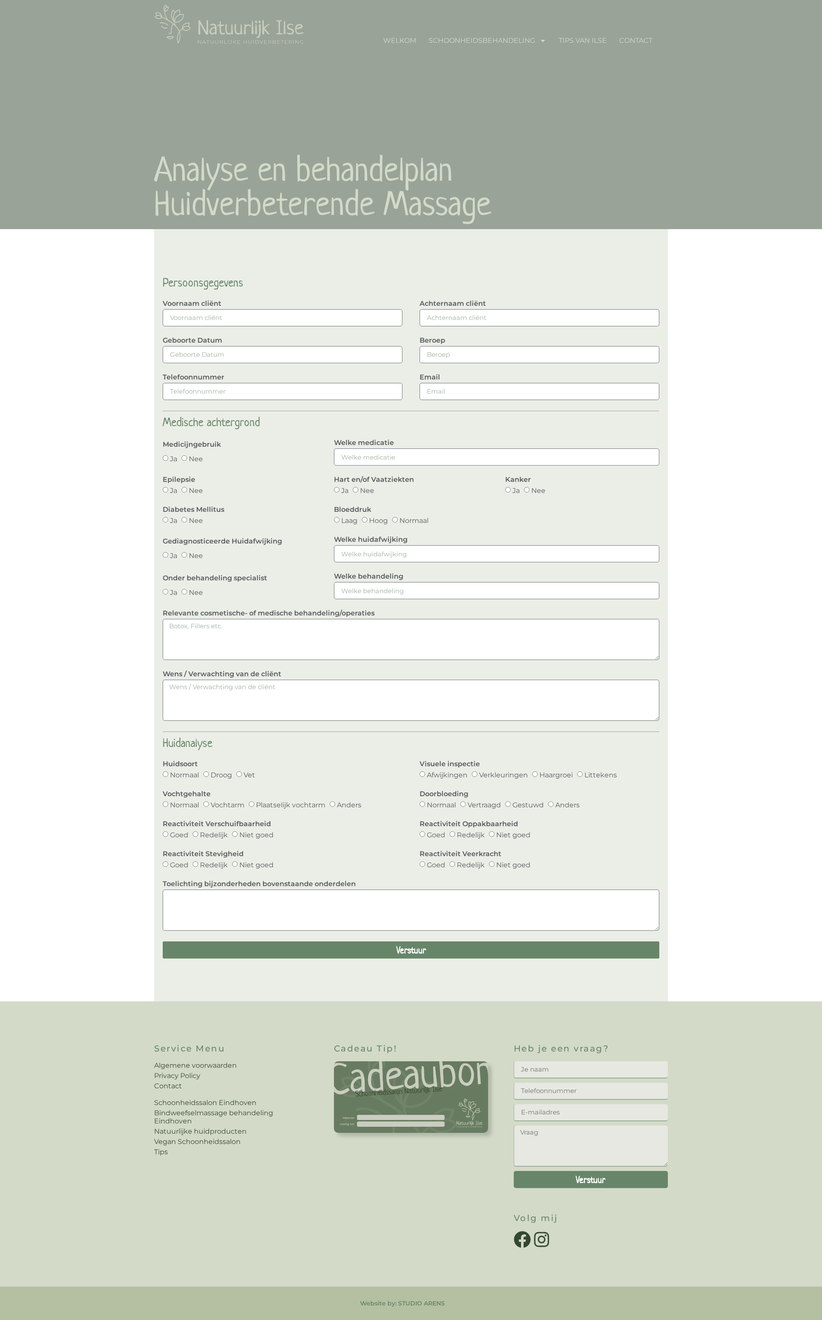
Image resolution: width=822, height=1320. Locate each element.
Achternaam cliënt (453, 304)
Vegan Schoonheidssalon (197, 1142)
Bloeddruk (352, 510)
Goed (179, 835)
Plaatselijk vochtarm (290, 805)
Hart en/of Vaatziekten (374, 480)
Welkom (399, 40)
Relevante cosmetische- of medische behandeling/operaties (269, 613)
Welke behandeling (368, 576)
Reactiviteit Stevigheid (203, 854)
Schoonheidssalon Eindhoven (205, 1103)
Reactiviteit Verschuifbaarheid (217, 824)
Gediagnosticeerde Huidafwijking (222, 541)
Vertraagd (484, 805)
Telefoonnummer (193, 377)
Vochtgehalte (187, 794)
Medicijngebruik (192, 444)
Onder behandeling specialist (215, 578)
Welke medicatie (364, 443)
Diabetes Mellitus (193, 510)
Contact (635, 40)
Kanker (518, 480)
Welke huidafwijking (371, 540)
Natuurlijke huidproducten (200, 1131)
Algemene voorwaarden (195, 1065)
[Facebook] (522, 1239)
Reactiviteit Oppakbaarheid (469, 824)
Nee (196, 459)
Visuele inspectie (450, 764)
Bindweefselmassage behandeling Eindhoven (213, 1117)
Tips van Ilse (583, 40)
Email (430, 377)
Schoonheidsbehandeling (482, 40)
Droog (221, 775)
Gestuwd (528, 805)
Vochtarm (227, 805)
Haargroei (556, 775)
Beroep (432, 340)
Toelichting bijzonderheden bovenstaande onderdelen (259, 884)
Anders (349, 805)
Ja (173, 459)
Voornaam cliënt (192, 304)
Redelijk (214, 835)
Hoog (378, 521)
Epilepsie (179, 480)
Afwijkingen (447, 775)
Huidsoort (180, 764)
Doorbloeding (444, 794)
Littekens (600, 775)
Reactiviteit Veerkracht (460, 854)
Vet (249, 775)
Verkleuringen (503, 775)
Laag (349, 521)
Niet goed (256, 835)
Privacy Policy (177, 1076)
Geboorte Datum (192, 340)
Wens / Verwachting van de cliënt (222, 674)
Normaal (414, 521)
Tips (161, 1152)
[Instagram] (541, 1239)
